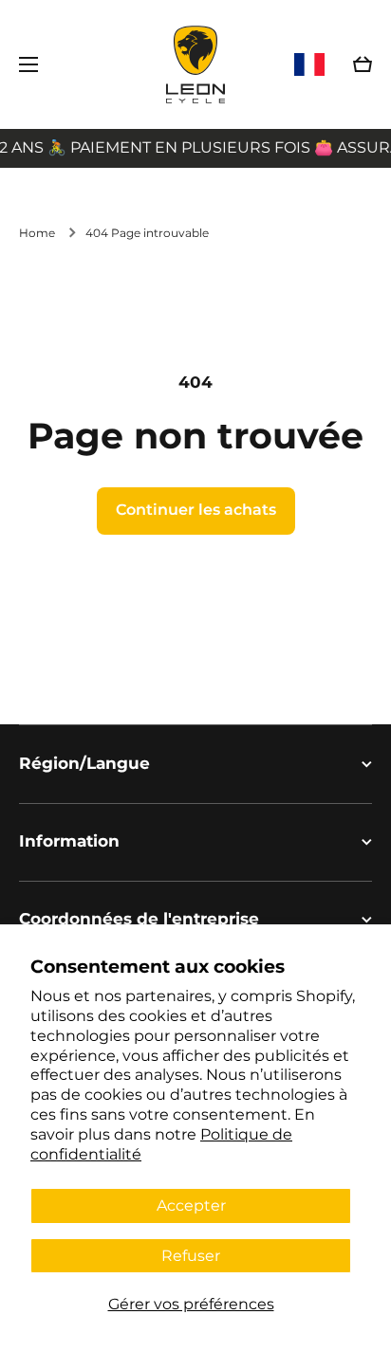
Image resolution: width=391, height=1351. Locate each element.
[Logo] (195, 64)
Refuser (190, 1256)
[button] (362, 64)
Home (37, 233)
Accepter (191, 1205)
